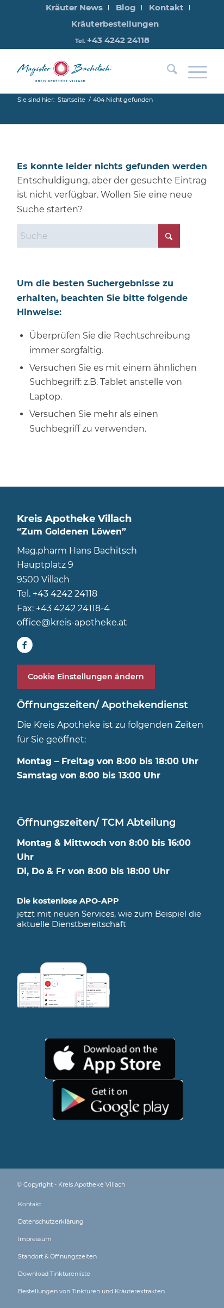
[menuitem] (74, 7)
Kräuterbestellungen (115, 24)
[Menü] (192, 71)
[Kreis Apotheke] (66, 71)
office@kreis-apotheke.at (72, 622)
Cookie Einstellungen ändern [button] (86, 676)
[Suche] (166, 71)
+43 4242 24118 (118, 40)
